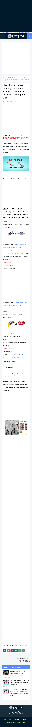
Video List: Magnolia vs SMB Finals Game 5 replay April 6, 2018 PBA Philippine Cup (19, 682)
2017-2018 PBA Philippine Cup (13, 77)
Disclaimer (19, 721)
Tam (5, 101)
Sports (21, 645)
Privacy (12, 721)
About (10, 719)
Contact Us (25, 719)
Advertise (17, 719)
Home (4, 77)
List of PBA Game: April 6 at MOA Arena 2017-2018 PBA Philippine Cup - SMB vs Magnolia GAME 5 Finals (19, 692)
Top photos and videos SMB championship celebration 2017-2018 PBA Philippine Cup (18, 673)
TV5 (26, 645)
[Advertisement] (16, 16)
